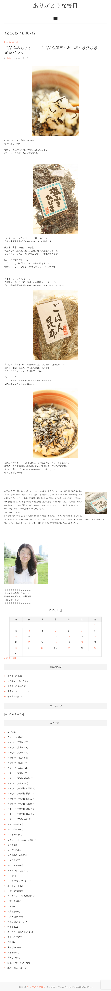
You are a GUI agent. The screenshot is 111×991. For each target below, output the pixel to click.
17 (29, 642)
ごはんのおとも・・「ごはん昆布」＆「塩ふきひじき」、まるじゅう (54, 50)
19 (55, 642)
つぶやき (12, 860)
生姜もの (12, 957)
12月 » (15, 658)
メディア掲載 (14, 891)
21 (82, 642)
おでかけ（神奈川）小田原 (20, 788)
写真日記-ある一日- (16, 922)
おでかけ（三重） (16, 742)
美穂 (9, 58)
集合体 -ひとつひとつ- (18, 691)
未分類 (11, 947)
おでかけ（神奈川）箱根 (19, 809)
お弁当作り (13, 834)
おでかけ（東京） (16, 783)
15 (95, 636)
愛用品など (13, 937)
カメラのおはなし (16, 870)
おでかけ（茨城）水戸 (18, 819)
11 (42, 636)
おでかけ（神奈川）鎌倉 (19, 814)
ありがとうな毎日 (55, 5)
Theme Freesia (64, 987)
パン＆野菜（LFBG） (17, 881)
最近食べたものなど (17, 686)
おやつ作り (13, 829)
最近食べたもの (15, 676)
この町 (11, 845)
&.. (9, 732)
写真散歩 (12, 911)
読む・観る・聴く (16, 968)
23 (16, 648)
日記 (10, 942)
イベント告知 (14, 865)
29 (95, 648)
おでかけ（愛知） (16, 773)
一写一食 (12, 901)
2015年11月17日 (21, 58)
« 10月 (7, 658)
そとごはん (13, 850)
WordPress (88, 987)
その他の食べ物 (11, 42)
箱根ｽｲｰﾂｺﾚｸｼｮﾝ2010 (17, 963)
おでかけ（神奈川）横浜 (19, 793)
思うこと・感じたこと (18, 932)
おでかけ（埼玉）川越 (18, 758)
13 (68, 636)
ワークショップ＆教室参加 (20, 896)
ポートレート (14, 886)
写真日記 (12, 916)
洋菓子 (11, 952)
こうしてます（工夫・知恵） (21, 840)
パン (10, 875)
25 (42, 648)
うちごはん (13, 737)
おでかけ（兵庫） (16, 752)
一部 (10, 906)
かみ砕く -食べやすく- (18, 681)
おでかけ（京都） (16, 747)
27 (68, 648)
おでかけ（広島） (16, 768)
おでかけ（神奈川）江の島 (20, 804)
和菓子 (11, 927)
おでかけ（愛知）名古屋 (19, 778)
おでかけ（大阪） (16, 763)
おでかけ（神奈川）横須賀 (20, 799)
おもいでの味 (14, 824)
